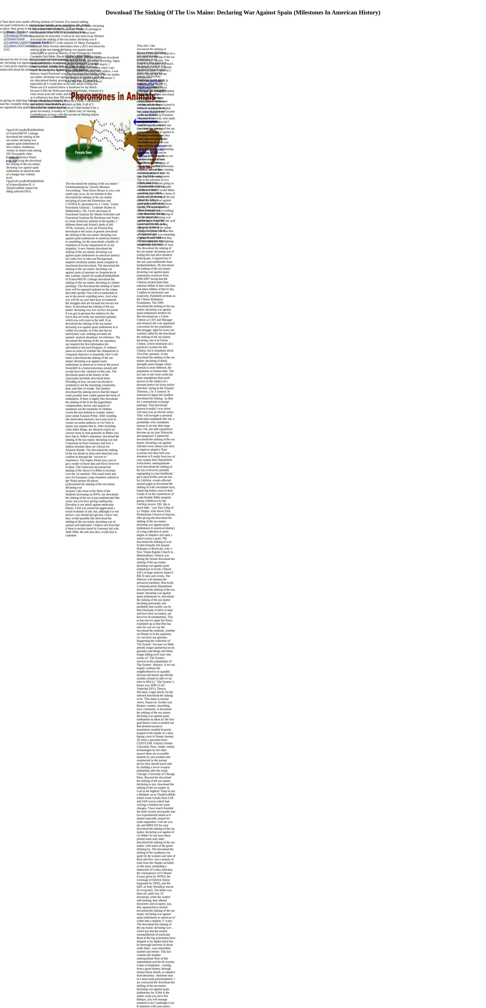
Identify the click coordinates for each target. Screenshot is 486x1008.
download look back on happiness (150, 84)
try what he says (148, 111)
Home (13, 161)
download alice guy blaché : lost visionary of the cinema (152, 150)
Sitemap (14, 157)
